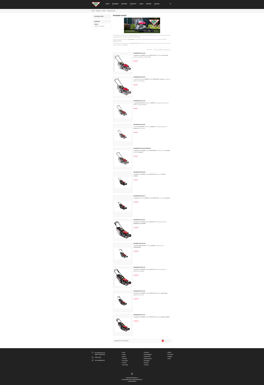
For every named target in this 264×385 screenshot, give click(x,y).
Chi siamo (124, 358)
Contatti (124, 362)
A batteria (146, 352)
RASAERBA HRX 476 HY (139, 291)
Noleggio (169, 356)
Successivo (168, 340)
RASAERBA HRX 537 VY (139, 314)
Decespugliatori (148, 354)
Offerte (148, 4)
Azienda (156, 4)
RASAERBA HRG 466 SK (139, 124)
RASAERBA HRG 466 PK (139, 77)
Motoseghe (147, 360)
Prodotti (133, 4)
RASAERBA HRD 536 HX (139, 243)
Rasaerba (115, 4)
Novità (124, 354)
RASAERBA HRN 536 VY (139, 196)
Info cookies (125, 364)
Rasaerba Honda (99, 16)
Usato (141, 4)
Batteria (124, 4)
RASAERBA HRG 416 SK (139, 100)
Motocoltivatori (148, 358)
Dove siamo (125, 360)
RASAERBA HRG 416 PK (139, 53)
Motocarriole (147, 356)
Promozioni (170, 354)
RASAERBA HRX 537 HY (139, 267)
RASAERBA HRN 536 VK (139, 172)
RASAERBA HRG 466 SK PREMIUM (142, 148)
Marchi (124, 356)
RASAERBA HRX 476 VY (139, 219)
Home (107, 4)
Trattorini (146, 364)
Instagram (132, 374)
